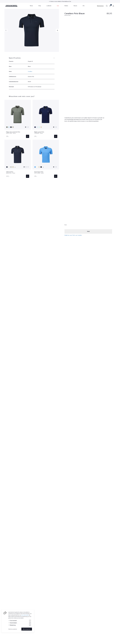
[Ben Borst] (11, 6)
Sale (58, 5)
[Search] (106, 6)
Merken (66, 5)
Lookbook (48, 5)
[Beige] (13, 127)
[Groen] (7, 127)
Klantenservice (100, 5)
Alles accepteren (27, 629)
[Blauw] (9, 127)
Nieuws (75, 5)
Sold (88, 231)
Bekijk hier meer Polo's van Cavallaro (73, 235)
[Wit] (9, 167)
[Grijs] (11, 167)
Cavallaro (30, 71)
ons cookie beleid (25, 615)
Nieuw (31, 5)
